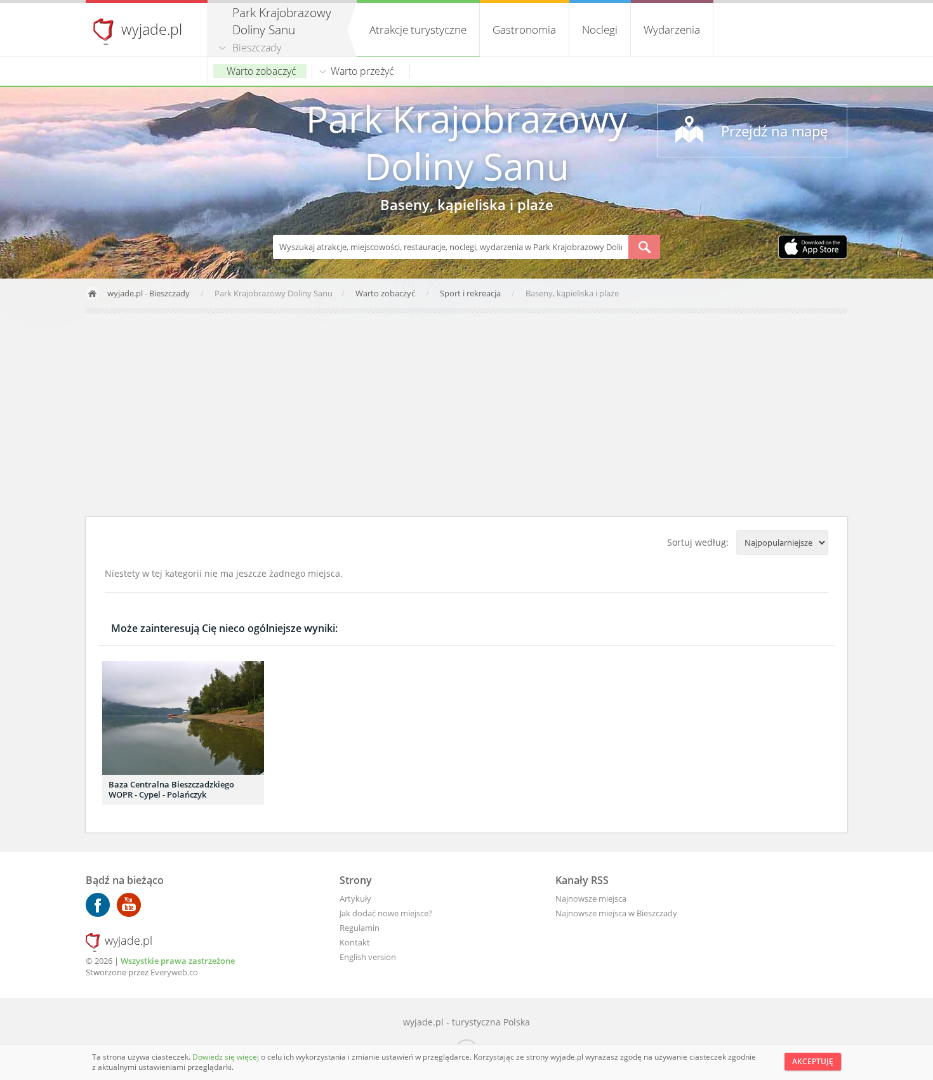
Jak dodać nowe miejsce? (386, 913)
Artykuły (355, 898)
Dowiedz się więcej (226, 1056)
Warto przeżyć (362, 71)
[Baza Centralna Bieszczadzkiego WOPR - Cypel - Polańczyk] (183, 718)
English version (368, 957)
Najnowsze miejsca (590, 898)
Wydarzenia (672, 29)
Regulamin (360, 927)
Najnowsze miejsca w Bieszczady (616, 913)
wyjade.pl (151, 29)
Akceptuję (812, 1061)
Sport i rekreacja (471, 293)
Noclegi (600, 29)
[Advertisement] (466, 415)
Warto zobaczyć (261, 71)
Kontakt (355, 942)
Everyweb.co (174, 972)
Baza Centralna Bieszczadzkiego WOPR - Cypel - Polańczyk (171, 789)
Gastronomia (524, 29)
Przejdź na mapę (774, 130)
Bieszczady (256, 48)
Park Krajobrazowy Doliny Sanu (466, 142)
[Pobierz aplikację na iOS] (812, 248)
